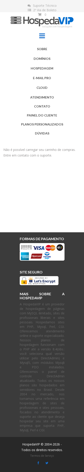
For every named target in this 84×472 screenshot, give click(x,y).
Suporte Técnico (45, 5)
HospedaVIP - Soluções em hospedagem (42, 20)
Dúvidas (42, 133)
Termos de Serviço (42, 456)
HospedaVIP (31, 444)
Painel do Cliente (42, 115)
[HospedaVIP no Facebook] (38, 463)
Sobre (42, 49)
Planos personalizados (42, 124)
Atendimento (42, 97)
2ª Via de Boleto (44, 10)
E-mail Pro (42, 78)
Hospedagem (42, 68)
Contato (42, 106)
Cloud (42, 87)
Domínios (42, 58)
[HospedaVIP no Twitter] (47, 463)
